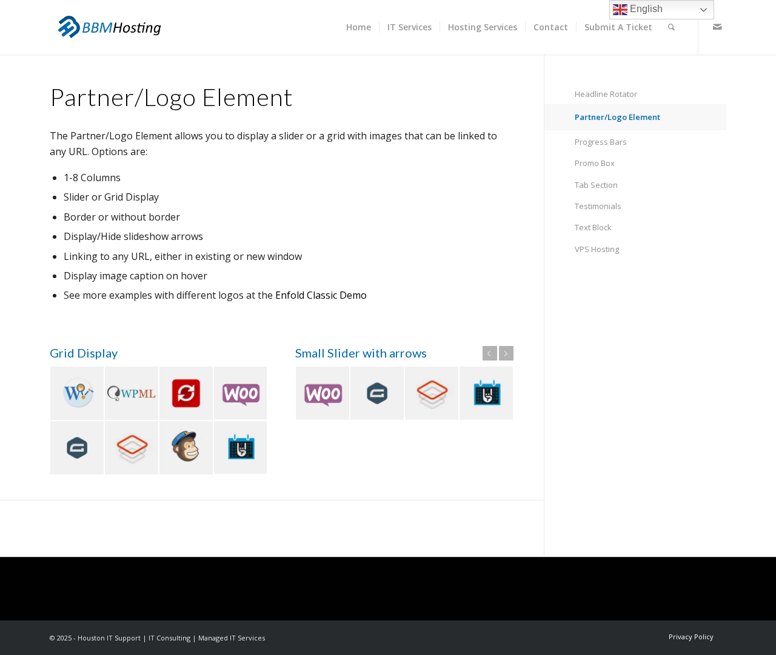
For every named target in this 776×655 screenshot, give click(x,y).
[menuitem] (358, 27)
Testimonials (598, 206)
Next (506, 353)
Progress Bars (601, 141)
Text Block (593, 227)
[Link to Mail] (717, 27)
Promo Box (595, 163)
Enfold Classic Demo (321, 295)
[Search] (671, 27)
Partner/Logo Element (617, 116)
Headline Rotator (606, 93)
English (645, 9)
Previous (490, 353)
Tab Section (596, 184)
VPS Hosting (597, 249)
